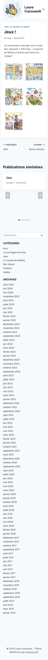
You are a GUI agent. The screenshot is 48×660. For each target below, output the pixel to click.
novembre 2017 (11, 541)
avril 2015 (8, 605)
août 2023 (8, 375)
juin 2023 (8, 383)
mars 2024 (8, 348)
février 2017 (9, 573)
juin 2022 (8, 423)
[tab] (19, 220)
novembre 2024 (11, 328)
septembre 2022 (11, 411)
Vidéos (6, 272)
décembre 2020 (11, 458)
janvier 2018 (9, 533)
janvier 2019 (9, 498)
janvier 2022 (9, 442)
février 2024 (9, 352)
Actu (5, 248)
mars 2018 (8, 526)
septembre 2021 (11, 450)
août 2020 (8, 470)
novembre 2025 (11, 296)
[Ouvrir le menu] (43, 9)
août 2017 (8, 553)
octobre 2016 (10, 589)
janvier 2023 (9, 399)
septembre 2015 (11, 597)
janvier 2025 (9, 320)
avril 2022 (8, 431)
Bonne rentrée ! (37, 147)
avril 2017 (8, 569)
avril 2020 (8, 486)
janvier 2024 (9, 355)
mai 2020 (8, 482)
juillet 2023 (8, 379)
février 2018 (9, 529)
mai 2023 (8, 387)
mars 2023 (8, 395)
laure (9, 38)
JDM (10, 147)
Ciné (9, 177)
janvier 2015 (9, 613)
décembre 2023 (11, 359)
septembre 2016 (11, 593)
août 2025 (8, 300)
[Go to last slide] (7, 195)
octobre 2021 (10, 446)
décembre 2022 (11, 403)
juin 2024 (8, 344)
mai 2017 (7, 565)
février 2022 (9, 439)
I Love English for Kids (14, 252)
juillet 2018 (8, 510)
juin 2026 (8, 288)
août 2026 (8, 284)
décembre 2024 (11, 324)
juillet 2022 (8, 419)
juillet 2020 (8, 474)
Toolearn (7, 268)
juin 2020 (8, 478)
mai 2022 (8, 427)
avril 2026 (8, 292)
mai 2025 (8, 312)
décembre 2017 (11, 537)
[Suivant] (40, 195)
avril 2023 (8, 391)
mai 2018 (7, 518)
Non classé (8, 264)
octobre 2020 (10, 462)
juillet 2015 (8, 601)
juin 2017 (7, 561)
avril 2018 (8, 522)
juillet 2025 (8, 304)
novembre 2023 (11, 363)
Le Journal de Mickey (20, 27)
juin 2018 (7, 514)
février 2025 (9, 316)
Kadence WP (32, 652)
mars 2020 (8, 490)
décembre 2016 (11, 581)
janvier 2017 (9, 577)
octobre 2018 (10, 502)
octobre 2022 (10, 407)
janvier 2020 (9, 494)
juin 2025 (8, 308)
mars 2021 (8, 454)
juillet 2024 (8, 340)
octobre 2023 (10, 367)
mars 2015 (8, 609)
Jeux (6, 27)
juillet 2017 (8, 557)
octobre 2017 (10, 545)
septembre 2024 (11, 336)
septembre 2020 (11, 466)
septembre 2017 (11, 549)
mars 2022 (8, 435)
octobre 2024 (10, 332)
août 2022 (8, 415)
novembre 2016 (11, 585)
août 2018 (8, 506)
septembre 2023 (11, 371)
